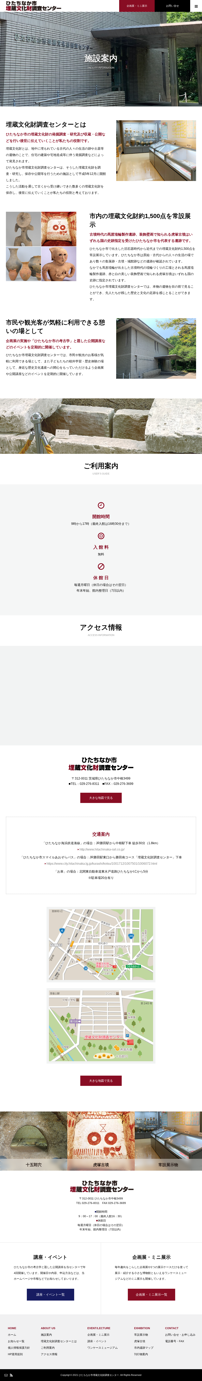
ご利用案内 (48, 1347)
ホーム (12, 1334)
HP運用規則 (15, 1354)
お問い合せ (172, 5)
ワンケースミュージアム (102, 1347)
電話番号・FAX (174, 1341)
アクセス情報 (49, 1354)
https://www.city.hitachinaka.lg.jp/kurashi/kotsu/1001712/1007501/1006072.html (102, 863)
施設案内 (46, 1334)
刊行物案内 (141, 1354)
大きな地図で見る (101, 797)
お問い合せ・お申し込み (180, 1334)
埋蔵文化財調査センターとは (59, 1341)
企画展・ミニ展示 (137, 5)
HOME (12, 1328)
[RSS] (11, 1375)
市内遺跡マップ (143, 1347)
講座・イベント (97, 1341)
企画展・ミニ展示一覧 (151, 1294)
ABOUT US (48, 1328)
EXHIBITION (142, 1328)
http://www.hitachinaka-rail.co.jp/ (101, 849)
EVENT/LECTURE (98, 1328)
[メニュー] (196, 6)
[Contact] (6, 1375)
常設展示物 (141, 1334)
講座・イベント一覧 (50, 1294)
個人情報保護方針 (19, 1347)
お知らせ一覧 (16, 1341)
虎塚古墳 (139, 1341)
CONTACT (172, 1328)
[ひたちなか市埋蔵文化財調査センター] (33, 6)
